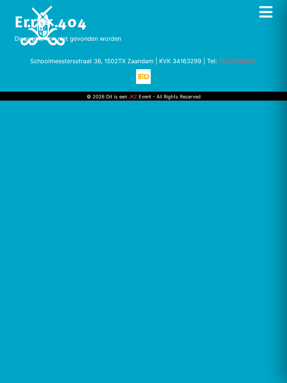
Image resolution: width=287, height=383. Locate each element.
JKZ (133, 96)
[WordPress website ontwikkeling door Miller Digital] (143, 76)
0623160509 (237, 61)
